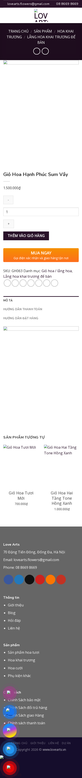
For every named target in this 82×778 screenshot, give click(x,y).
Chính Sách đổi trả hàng (27, 707)
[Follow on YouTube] (61, 579)
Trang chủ (18, 31)
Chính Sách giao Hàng (26, 715)
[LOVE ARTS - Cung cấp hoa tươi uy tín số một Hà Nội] (41, 15)
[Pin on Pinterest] (38, 283)
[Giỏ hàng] (76, 15)
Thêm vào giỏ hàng (26, 235)
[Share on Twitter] (23, 283)
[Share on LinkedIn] (54, 283)
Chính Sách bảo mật (24, 699)
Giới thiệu (16, 605)
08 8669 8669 (26, 567)
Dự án (66, 743)
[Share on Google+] (46, 283)
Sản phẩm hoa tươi (23, 652)
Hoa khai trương (21, 660)
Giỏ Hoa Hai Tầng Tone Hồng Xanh (62, 498)
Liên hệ (14, 628)
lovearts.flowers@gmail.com (36, 559)
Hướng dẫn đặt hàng (20, 318)
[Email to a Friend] (31, 283)
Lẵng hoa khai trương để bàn (27, 276)
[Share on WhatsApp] (7, 283)
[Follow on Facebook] (8, 579)
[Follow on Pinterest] (40, 579)
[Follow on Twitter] (19, 579)
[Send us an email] (29, 579)
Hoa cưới (15, 668)
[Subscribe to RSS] (50, 579)
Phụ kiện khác (19, 675)
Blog (12, 612)
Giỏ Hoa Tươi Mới (21, 495)
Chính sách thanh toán (26, 723)
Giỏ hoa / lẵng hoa (57, 270)
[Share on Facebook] (15, 283)
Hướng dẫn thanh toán (22, 309)
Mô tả (8, 301)
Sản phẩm (43, 31)
